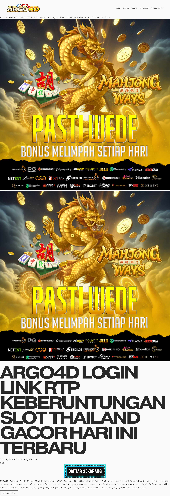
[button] (9, 493)
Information (144, 8)
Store (118, 8)
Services (126, 8)
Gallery (134, 8)
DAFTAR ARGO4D (9, 493)
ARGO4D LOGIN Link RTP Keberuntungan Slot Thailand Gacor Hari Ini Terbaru (59, 17)
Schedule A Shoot (157, 8)
